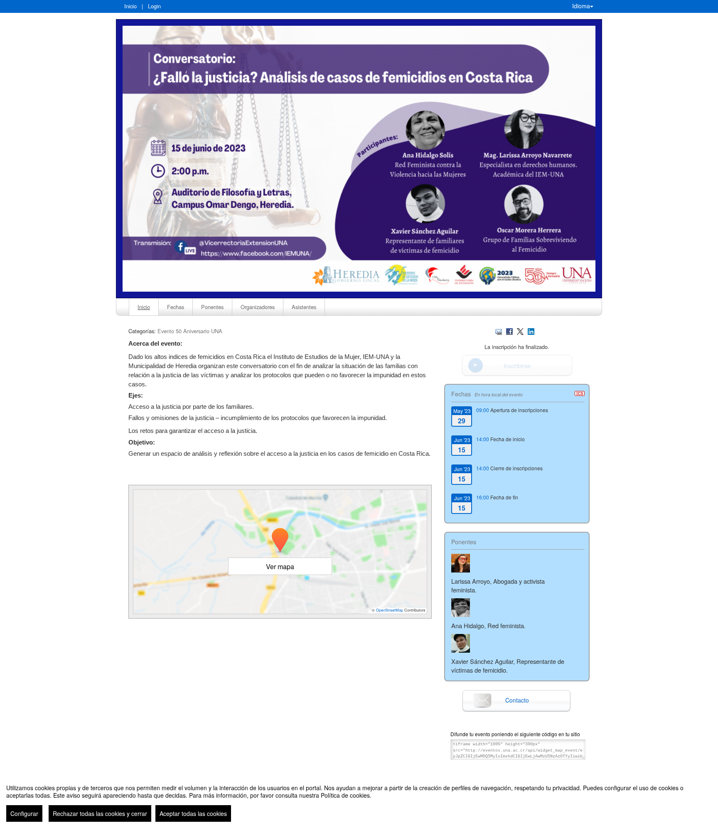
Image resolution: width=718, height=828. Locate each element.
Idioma (581, 6)
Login (154, 6)
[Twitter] (520, 331)
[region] (359, 799)
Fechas (175, 307)
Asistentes (304, 307)
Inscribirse (517, 365)
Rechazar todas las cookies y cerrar (100, 813)
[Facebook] (509, 331)
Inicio (130, 6)
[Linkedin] (531, 331)
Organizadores (258, 307)
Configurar (24, 813)
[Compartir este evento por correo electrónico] (498, 331)
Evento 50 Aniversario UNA (189, 331)
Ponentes (212, 307)
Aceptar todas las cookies (193, 813)
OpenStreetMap (389, 610)
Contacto (517, 700)
